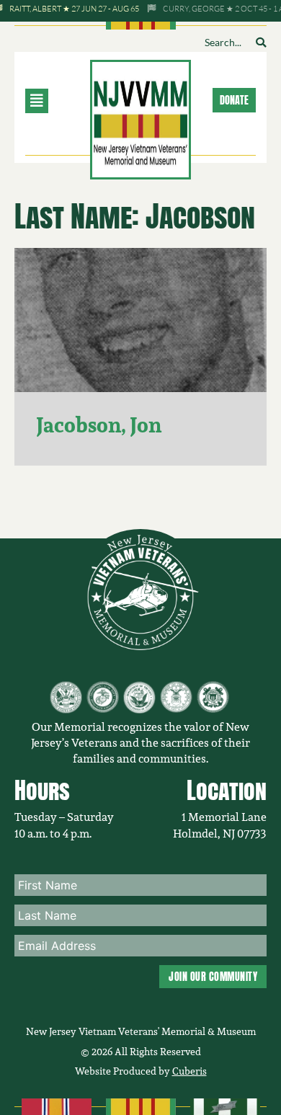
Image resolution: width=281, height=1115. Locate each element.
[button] (54, 101)
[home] (140, 118)
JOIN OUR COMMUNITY (213, 977)
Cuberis (189, 1071)
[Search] (261, 42)
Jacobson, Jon (98, 425)
